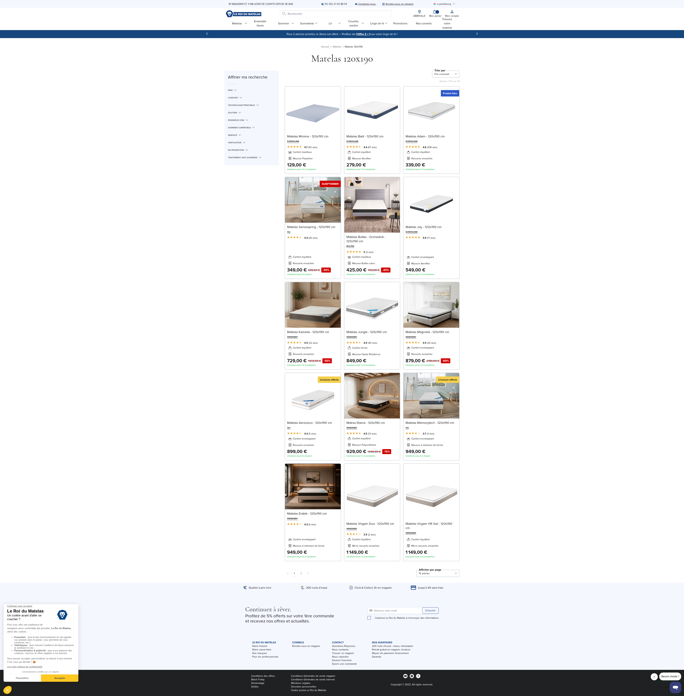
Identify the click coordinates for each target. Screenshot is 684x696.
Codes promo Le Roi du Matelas (308, 690)
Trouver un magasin (343, 653)
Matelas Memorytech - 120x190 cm (430, 422)
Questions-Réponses (343, 646)
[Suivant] (477, 33)
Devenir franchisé (342, 660)
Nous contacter (340, 649)
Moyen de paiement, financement (390, 653)
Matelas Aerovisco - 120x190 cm (309, 422)
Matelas (237, 23)
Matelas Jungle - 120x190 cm (366, 332)
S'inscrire (430, 610)
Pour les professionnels (265, 656)
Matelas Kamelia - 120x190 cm (308, 332)
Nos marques (259, 653)
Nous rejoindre (340, 656)
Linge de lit (377, 23)
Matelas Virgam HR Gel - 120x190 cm (429, 525)
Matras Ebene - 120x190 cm (365, 422)
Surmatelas (307, 23)
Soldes (255, 686)
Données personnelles (303, 686)
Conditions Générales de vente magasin (313, 676)
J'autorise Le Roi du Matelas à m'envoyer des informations (406, 618)
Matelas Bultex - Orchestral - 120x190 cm (365, 239)
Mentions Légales (300, 683)
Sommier (283, 23)
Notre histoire (259, 646)
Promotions (400, 23)
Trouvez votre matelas (447, 23)
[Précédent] (207, 33)
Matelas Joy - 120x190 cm (424, 227)
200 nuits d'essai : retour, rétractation (392, 646)
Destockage (257, 683)
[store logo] (243, 14)
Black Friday (258, 679)
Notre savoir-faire (261, 649)
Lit (330, 23)
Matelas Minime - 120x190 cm (307, 136)
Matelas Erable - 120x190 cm (307, 513)
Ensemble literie (260, 23)
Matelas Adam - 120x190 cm (425, 136)
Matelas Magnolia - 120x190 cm (427, 332)
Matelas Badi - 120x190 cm (365, 136)
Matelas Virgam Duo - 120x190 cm (370, 523)
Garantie (376, 656)
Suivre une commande (344, 664)
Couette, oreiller (353, 23)
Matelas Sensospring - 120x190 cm (311, 227)
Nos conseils (424, 23)
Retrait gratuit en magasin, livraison (391, 649)
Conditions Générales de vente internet (313, 679)
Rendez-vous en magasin (306, 646)
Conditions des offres (263, 676)
